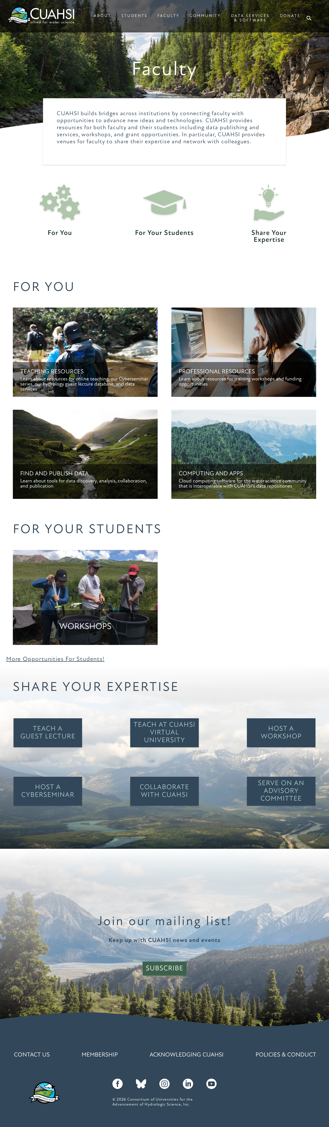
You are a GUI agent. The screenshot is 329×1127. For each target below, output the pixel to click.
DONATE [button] (290, 16)
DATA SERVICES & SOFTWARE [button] (250, 18)
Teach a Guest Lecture (47, 733)
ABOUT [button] (102, 16)
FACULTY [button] (168, 16)
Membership (100, 1055)
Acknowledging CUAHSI (187, 1055)
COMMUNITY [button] (205, 16)
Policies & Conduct (285, 1055)
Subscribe (164, 968)
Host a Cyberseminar (47, 791)
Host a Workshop (281, 733)
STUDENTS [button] (134, 16)
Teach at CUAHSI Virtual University (164, 733)
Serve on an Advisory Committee (281, 791)
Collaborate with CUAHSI (164, 791)
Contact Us (32, 1055)
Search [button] (309, 18)
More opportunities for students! (55, 659)
